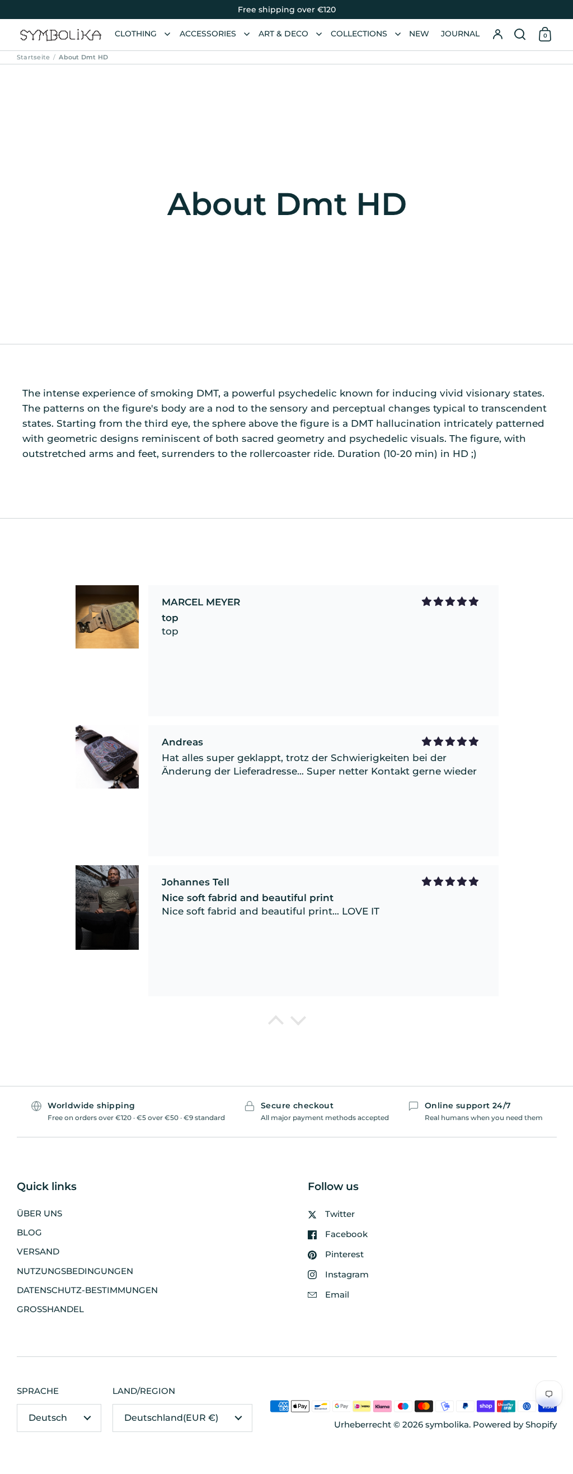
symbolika (447, 1425)
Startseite (33, 57)
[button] (520, 35)
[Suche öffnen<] (520, 35)
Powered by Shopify (515, 1425)
